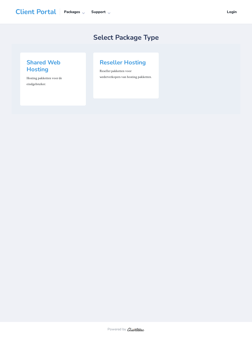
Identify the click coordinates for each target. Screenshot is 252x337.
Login (232, 11)
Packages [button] (72, 11)
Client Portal (36, 12)
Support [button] (98, 11)
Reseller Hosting (123, 62)
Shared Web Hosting (43, 66)
